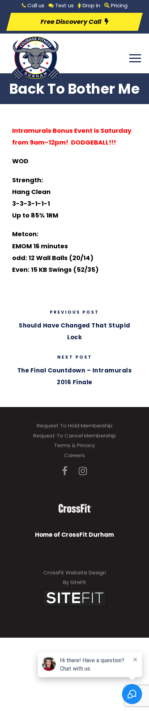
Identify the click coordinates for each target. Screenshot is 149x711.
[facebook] (65, 471)
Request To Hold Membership (75, 425)
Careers (74, 455)
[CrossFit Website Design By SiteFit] (74, 597)
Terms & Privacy (74, 445)
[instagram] (83, 471)
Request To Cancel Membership (74, 435)
